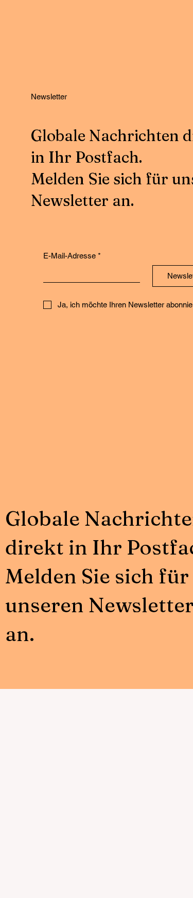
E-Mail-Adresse (72, 255)
